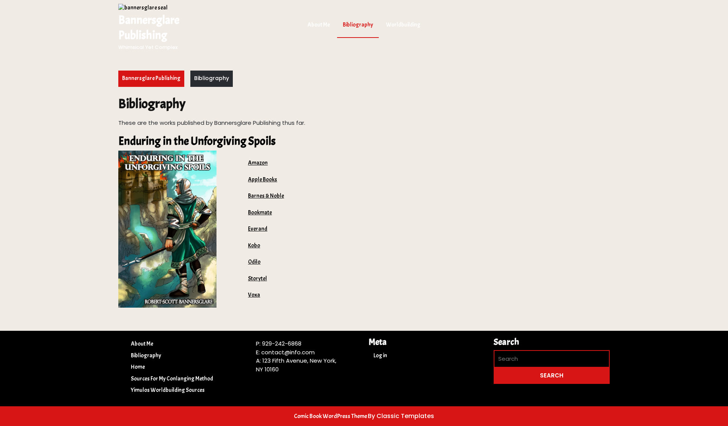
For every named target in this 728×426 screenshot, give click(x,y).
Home (138, 367)
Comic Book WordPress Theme (331, 416)
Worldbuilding (403, 24)
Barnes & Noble (266, 196)
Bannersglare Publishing (151, 78)
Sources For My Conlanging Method (172, 378)
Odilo (254, 262)
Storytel (257, 278)
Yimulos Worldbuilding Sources (168, 390)
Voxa (254, 295)
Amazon (258, 163)
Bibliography (358, 24)
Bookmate (260, 212)
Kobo (254, 245)
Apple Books (262, 179)
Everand (257, 229)
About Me (319, 24)
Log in (380, 355)
